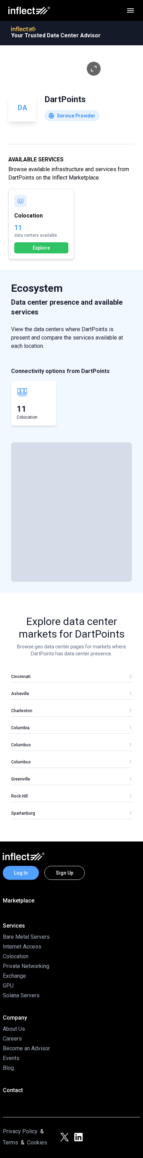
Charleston (21, 710)
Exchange (14, 976)
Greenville (20, 779)
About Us (14, 1029)
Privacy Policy (20, 1131)
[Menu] (130, 10)
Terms (10, 1142)
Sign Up (64, 873)
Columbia (20, 727)
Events (11, 1058)
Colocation (15, 956)
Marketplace (18, 900)
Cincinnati (21, 676)
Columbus (21, 744)
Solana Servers (21, 995)
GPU (8, 985)
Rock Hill (19, 796)
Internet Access (22, 946)
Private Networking (26, 966)
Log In (21, 873)
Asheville (20, 693)
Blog (8, 1068)
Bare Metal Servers (26, 937)
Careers (12, 1038)
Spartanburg (23, 813)
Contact (13, 1090)
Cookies (37, 1142)
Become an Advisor (26, 1048)
